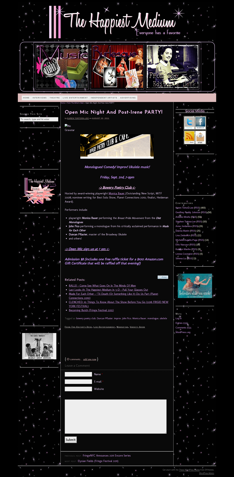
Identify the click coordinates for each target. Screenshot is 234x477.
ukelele (163, 318)
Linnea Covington (184, 254)
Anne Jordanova (184, 226)
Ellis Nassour (182, 244)
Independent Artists (104, 98)
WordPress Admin (206, 473)
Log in (179, 318)
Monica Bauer (117, 193)
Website (99, 389)
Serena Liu (181, 258)
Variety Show (137, 327)
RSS (197, 207)
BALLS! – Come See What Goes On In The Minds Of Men (102, 285)
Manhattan (122, 327)
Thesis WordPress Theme (189, 470)
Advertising (128, 98)
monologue (152, 318)
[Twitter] (189, 128)
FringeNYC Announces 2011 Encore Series (107, 455)
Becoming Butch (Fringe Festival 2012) (91, 310)
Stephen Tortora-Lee (186, 221)
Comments (183, 327)
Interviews (40, 98)
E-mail (98, 381)
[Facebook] (200, 128)
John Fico (126, 318)
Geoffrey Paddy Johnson (188, 212)
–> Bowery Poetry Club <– (117, 187)
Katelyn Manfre (183, 249)
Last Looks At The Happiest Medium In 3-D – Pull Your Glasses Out (108, 289)
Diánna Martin (182, 231)
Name (98, 374)
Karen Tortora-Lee (78, 118)
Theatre (55, 98)
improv (117, 318)
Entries (182, 323)
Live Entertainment (75, 98)
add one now (89, 359)
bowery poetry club (86, 318)
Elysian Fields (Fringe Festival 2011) (98, 461)
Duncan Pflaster (105, 318)
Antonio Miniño (183, 217)
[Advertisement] (117, 342)
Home (26, 98)
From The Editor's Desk (75, 103)
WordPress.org (183, 332)
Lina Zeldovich (183, 235)
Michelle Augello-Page (187, 240)
